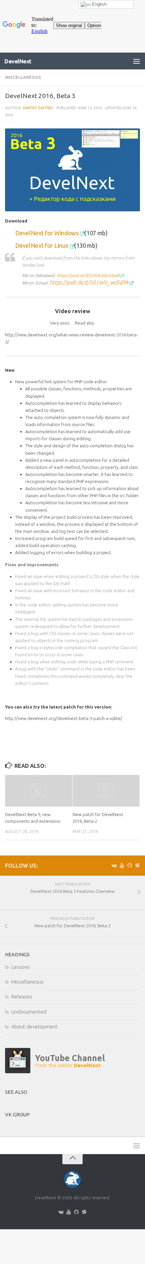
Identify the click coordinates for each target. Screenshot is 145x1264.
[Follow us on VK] (114, 865)
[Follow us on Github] (129, 865)
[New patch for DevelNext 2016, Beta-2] (106, 791)
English (99, 4)
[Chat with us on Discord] (137, 865)
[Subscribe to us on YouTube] (121, 865)
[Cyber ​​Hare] (55, 1071)
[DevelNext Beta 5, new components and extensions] (38, 791)
